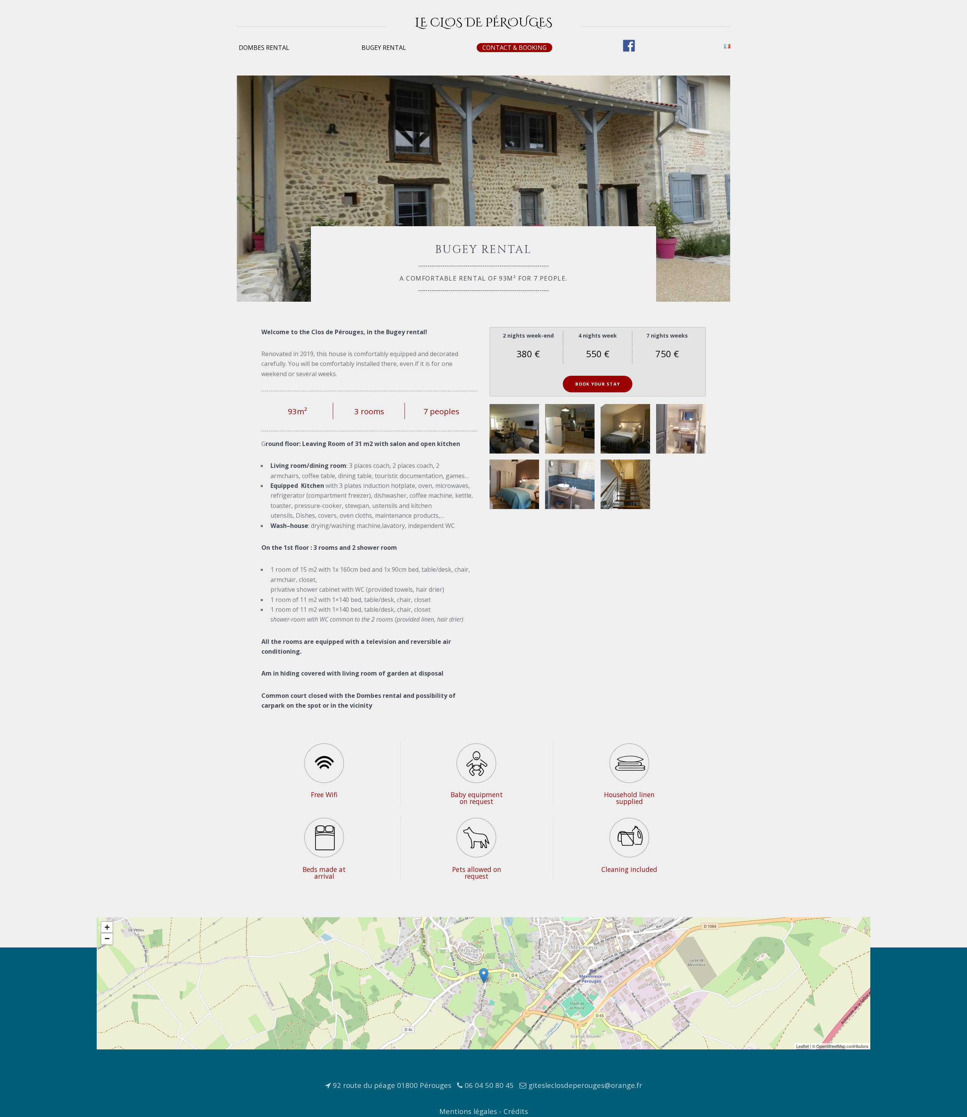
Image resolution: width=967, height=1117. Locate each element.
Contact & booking (514, 47)
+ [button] (107, 927)
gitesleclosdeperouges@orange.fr (585, 1085)
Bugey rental (383, 47)
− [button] (107, 938)
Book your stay (597, 384)
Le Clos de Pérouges (483, 23)
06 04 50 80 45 (489, 1085)
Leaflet (802, 1046)
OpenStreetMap (830, 1046)
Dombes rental (264, 47)
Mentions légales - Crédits (483, 1111)
